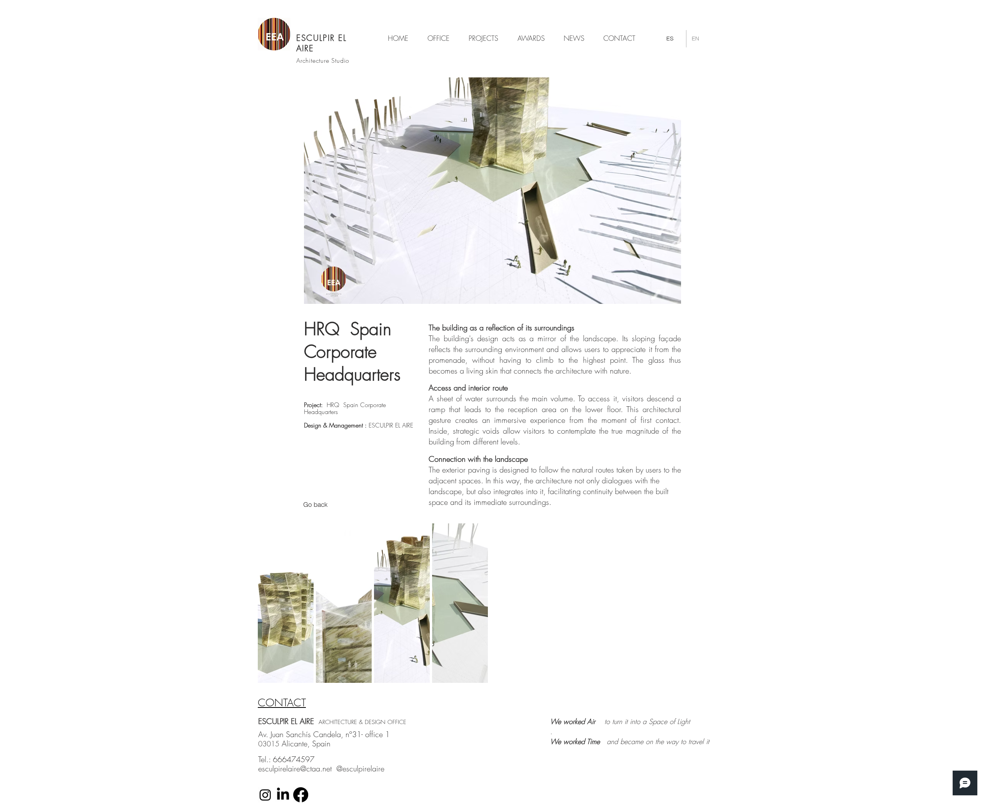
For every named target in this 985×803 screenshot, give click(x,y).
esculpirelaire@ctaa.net (295, 768)
